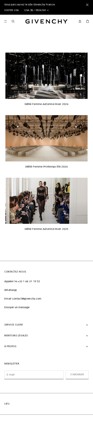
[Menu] (5, 21)
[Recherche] (13, 21)
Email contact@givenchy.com (23, 299)
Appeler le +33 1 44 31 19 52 (22, 281)
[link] (87, 21)
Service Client (13, 325)
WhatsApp (10, 290)
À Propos (10, 346)
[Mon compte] (80, 21)
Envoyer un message (16, 307)
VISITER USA (11, 10)
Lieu (7, 404)
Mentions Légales (16, 335)
